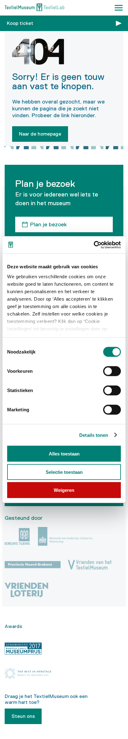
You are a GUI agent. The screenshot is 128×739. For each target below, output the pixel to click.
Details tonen (93, 434)
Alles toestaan (64, 453)
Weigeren (64, 490)
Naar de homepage (40, 133)
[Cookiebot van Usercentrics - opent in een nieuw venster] (93, 245)
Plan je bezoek (48, 224)
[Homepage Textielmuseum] (34, 7)
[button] (118, 8)
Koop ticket (20, 23)
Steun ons (23, 716)
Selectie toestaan (64, 471)
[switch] (112, 371)
